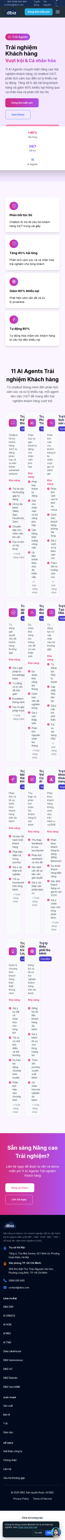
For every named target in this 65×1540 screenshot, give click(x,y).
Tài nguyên (47, 3)
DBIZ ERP (8, 1306)
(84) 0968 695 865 (17, 1)
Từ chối (38, 1532)
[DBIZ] (11, 12)
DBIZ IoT (8, 1368)
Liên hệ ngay (19, 1199)
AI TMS (7, 1342)
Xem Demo (18, 114)
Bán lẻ (6, 1414)
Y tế (5, 1423)
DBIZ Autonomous (13, 1360)
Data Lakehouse (12, 1351)
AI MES (7, 1333)
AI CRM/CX (9, 1315)
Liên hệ (7, 1469)
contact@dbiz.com (14, 4)
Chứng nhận (10, 1460)
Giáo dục (8, 1432)
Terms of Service (42, 1498)
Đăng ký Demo (19, 1187)
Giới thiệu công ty (12, 1451)
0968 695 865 (17, 1280)
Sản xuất (8, 1405)
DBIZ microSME (11, 1386)
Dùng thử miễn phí (39, 11)
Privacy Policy (21, 1498)
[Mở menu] (57, 12)
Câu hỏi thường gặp (14, 1477)
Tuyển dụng (37, 3)
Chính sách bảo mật (27, 1527)
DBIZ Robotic (10, 1377)
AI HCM (7, 1324)
